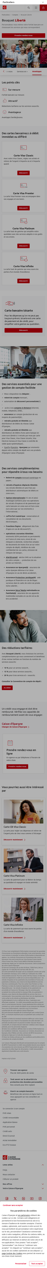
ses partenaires (24, 1215)
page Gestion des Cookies (12, 1253)
